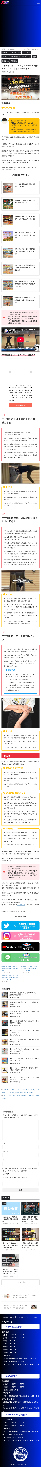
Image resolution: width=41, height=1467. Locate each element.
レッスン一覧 (21, 905)
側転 (25, 1096)
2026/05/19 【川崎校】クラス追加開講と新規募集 (10, 1219)
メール (5, 1151)
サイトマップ (35, 1317)
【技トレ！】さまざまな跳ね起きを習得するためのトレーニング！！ (10, 1271)
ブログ (9, 1093)
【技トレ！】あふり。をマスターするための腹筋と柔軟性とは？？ (10, 1245)
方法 (33, 1096)
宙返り (29, 1096)
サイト (4, 1160)
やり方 (18, 1096)
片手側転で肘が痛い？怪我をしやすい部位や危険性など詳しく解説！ (28, 968)
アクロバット (7, 1090)
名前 (4, 1143)
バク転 (14, 1096)
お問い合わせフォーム (8, 1317)
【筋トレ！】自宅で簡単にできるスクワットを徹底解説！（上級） (30, 1219)
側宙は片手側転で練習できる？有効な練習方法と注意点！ (9, 968)
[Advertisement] (20, 26)
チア (17, 1090)
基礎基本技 (23, 1093)
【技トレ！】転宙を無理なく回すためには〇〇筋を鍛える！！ (30, 1245)
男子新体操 (30, 1093)
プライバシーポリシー (23, 1317)
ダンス (14, 1090)
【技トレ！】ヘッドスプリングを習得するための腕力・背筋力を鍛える (24, 1069)
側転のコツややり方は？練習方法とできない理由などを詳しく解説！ (9, 978)
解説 (4, 1099)
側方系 (17, 1093)
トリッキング (23, 1090)
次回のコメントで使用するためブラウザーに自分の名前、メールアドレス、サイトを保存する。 (20, 1170)
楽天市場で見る (20, 405)
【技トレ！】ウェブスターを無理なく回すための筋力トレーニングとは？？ (24, 1078)
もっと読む (22, 1282)
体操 (13, 1093)
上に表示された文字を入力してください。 (15, 1178)
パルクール (31, 1090)
